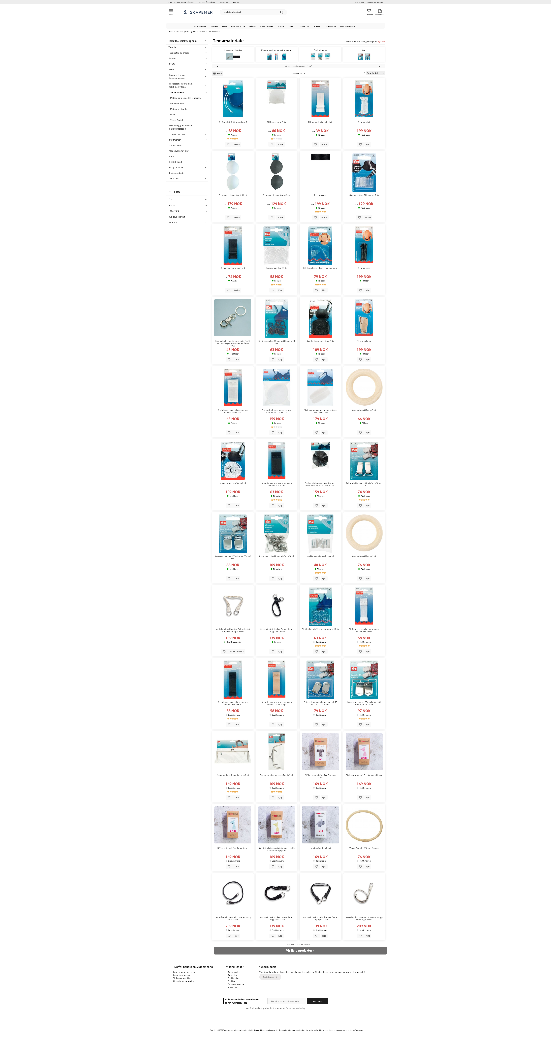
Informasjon (359, 2)
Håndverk (214, 26)
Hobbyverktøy (303, 26)
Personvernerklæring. (295, 1008)
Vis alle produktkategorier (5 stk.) (298, 66)
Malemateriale (200, 26)
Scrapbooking (330, 26)
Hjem (170, 31)
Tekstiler (252, 26)
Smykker (281, 26)
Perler (291, 26)
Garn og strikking (238, 26)
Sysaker (381, 41)
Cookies (231, 981)
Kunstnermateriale (347, 26)
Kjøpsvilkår (232, 975)
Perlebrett (317, 26)
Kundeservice (234, 972)
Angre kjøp (232, 987)
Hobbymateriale (266, 26)
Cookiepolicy (233, 978)
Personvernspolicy (236, 984)
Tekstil (224, 26)
